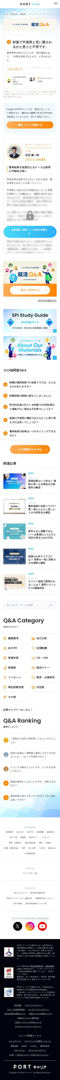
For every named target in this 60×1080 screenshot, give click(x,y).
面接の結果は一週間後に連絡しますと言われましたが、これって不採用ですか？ (33, 755)
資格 (40, 843)
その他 (12, 696)
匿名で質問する (30, 290)
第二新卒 (32, 848)
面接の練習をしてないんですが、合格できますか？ (33, 783)
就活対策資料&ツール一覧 (36, 903)
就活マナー (43, 667)
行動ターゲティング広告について (28, 1022)
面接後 (12, 667)
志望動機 (41, 648)
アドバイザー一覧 (30, 873)
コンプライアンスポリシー (39, 1009)
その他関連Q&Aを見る (30, 449)
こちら (19, 97)
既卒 (24, 848)
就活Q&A (52, 848)
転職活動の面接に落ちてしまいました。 (32, 395)
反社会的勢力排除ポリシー (15, 1014)
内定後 (40, 687)
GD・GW (42, 657)
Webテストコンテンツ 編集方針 (19, 898)
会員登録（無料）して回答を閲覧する (29, 232)
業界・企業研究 (45, 677)
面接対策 (13, 657)
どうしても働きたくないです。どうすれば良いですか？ (33, 769)
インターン (14, 677)
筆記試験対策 (16, 687)
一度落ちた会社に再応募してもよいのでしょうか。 (33, 740)
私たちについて (20, 893)
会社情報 (17, 1005)
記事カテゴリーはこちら (16, 710)
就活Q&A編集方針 (47, 300)
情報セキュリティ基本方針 (28, 1018)
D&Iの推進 (18, 903)
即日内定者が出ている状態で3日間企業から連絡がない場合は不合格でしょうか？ (32, 406)
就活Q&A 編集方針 (38, 893)
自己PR (12, 648)
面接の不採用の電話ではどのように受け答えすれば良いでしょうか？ (33, 420)
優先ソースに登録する (30, 125)
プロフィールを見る (35, 159)
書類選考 (13, 638)
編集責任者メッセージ (45, 898)
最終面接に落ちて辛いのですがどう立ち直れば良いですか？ (33, 798)
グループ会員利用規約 (16, 1009)
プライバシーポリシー (33, 1005)
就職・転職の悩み (11, 848)
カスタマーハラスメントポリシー (28, 1026)
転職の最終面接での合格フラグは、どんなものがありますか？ (33, 384)
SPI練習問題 (30, 853)
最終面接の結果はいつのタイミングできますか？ (33, 433)
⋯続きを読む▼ (14, 69)
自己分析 (41, 638)
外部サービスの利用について (40, 1014)
